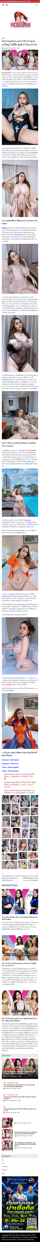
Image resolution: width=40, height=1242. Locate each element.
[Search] (36, 5)
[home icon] (3, 5)
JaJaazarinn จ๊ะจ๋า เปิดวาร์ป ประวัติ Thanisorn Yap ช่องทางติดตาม (24, 1144)
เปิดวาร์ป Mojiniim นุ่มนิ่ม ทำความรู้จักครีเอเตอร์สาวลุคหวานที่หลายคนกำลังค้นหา (19, 1020)
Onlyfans (4, 1170)
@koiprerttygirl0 (9, 774)
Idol (5, 1069)
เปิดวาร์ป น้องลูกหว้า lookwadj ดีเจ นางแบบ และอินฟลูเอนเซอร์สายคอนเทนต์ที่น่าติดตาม (19, 1085)
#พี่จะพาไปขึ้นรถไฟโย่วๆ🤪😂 (26, 782)
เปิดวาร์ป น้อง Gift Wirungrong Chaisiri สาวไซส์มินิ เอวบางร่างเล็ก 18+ (19, 964)
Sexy (3, 38)
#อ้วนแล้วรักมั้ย (21, 790)
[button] (5, 799)
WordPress (30, 1239)
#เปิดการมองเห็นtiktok (23, 774)
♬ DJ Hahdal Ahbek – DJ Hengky (23, 792)
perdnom (5, 48)
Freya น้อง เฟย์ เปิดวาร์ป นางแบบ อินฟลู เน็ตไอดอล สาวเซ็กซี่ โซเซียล (20, 918)
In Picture (11, 1069)
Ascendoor (12, 1239)
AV (3, 1160)
